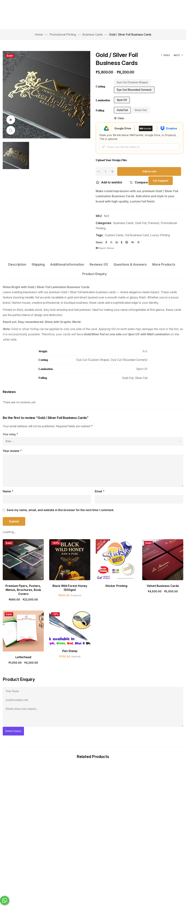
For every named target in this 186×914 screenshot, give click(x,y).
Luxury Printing (160, 235)
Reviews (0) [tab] (99, 264)
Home (39, 34)
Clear (121, 118)
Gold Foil (140, 223)
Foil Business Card (137, 235)
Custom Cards (114, 235)
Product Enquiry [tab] (94, 274)
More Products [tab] (163, 264)
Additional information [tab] (67, 264)
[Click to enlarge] (10, 130)
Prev (166, 55)
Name (8, 491)
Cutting (100, 86)
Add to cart (149, 171)
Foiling (100, 110)
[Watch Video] (10, 119)
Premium (153, 223)
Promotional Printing (62, 34)
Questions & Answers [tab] (130, 264)
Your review (12, 451)
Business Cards (92, 34)
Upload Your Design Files (111, 160)
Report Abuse (106, 248)
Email (99, 491)
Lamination (103, 100)
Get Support (160, 180)
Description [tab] (17, 264)
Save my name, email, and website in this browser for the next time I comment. (60, 510)
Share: (99, 242)
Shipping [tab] (38, 264)
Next (177, 55)
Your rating (10, 434)
